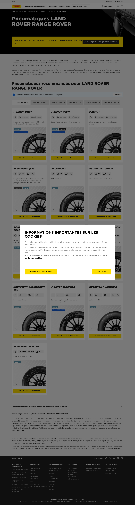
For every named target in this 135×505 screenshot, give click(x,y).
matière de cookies (33, 258)
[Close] (110, 230)
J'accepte (101, 271)
